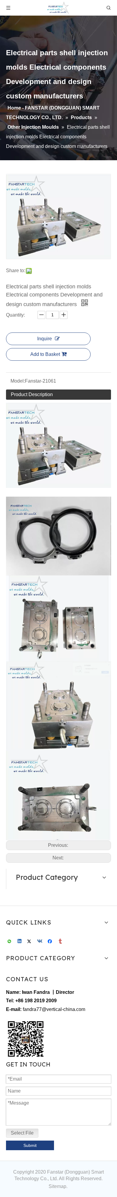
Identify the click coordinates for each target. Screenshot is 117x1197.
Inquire (44, 338)
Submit (30, 1145)
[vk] (40, 941)
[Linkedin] (20, 941)
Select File (22, 1132)
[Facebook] (50, 941)
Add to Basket (45, 354)
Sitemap (57, 1186)
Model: (17, 380)
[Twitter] (30, 941)
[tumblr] (60, 941)
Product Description (32, 394)
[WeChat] (10, 941)
